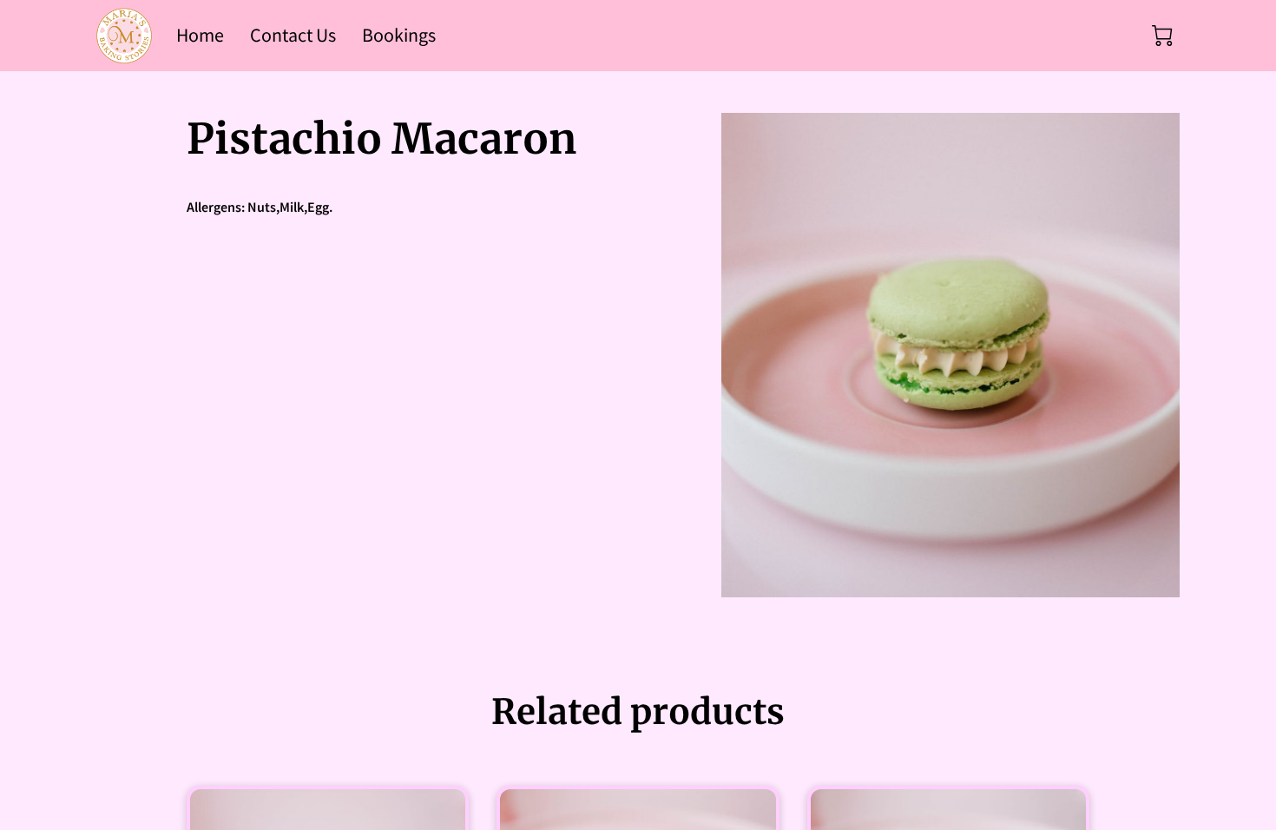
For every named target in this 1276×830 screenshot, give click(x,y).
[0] (1162, 35)
